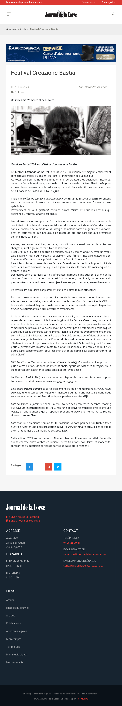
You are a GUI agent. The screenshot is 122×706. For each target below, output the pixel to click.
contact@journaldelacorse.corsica (83, 565)
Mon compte (13, 639)
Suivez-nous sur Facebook (24, 517)
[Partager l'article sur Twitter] (57, 467)
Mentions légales (42, 693)
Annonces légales (16, 631)
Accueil (13, 29)
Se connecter (89, 2)
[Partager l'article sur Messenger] (38, 464)
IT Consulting (82, 698)
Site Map (27, 693)
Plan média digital (16, 654)
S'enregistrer (109, 2)
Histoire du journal (17, 607)
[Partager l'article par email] (48, 467)
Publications (13, 623)
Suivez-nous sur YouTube (24, 520)
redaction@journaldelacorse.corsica (84, 554)
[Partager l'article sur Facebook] (29, 467)
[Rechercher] (113, 14)
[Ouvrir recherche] (9, 14)
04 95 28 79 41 (71, 542)
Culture (19, 92)
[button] (18, 130)
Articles (23, 29)
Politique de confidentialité (66, 693)
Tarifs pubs (13, 646)
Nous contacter (15, 662)
